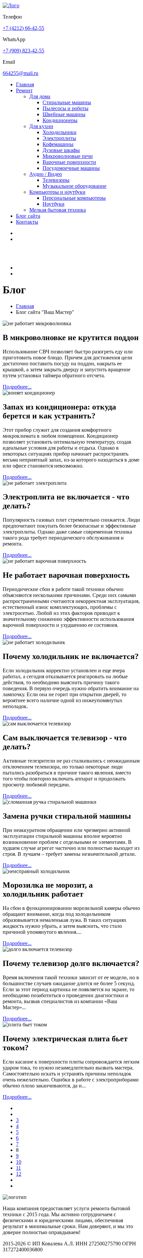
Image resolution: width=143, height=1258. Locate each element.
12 (18, 1174)
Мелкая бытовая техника (57, 210)
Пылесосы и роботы (65, 108)
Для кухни (41, 126)
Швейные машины (64, 114)
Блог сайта (28, 216)
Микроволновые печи (68, 156)
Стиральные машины (67, 102)
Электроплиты (59, 138)
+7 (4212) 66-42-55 (23, 28)
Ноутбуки (54, 204)
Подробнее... (17, 387)
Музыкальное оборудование (74, 186)
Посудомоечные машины (71, 168)
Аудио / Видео (45, 174)
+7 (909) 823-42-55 (23, 50)
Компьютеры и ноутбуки (57, 192)
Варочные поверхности (69, 162)
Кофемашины (58, 144)
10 (18, 1162)
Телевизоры (56, 180)
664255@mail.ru (20, 73)
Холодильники (59, 132)
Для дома (39, 96)
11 (18, 1168)
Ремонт (24, 90)
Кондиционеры (60, 120)
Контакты (27, 222)
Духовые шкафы (61, 150)
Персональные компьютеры (74, 198)
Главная (25, 84)
